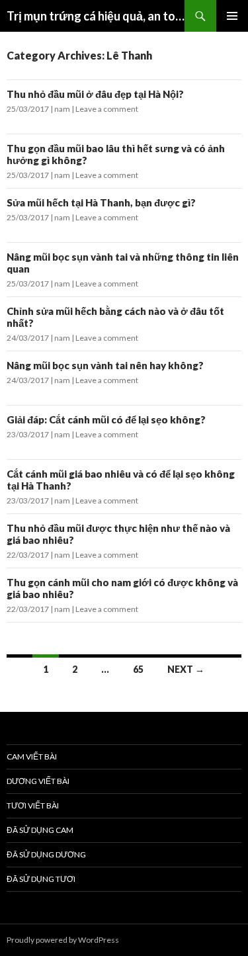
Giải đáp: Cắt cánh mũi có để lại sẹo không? (106, 419)
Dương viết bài (38, 781)
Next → (185, 669)
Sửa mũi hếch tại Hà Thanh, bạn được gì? (101, 202)
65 (138, 669)
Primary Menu (232, 16)
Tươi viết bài (33, 805)
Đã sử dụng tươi (41, 879)
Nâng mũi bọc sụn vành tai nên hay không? (105, 365)
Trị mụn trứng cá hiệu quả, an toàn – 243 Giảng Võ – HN (96, 16)
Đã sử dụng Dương (46, 854)
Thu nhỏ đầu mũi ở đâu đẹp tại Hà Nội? (95, 94)
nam (62, 109)
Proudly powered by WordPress (63, 940)
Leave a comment (106, 109)
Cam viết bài (32, 756)
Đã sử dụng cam (40, 830)
